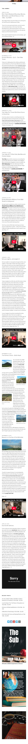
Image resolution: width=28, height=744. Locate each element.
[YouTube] (14, 622)
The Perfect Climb (11, 411)
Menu (14, 3)
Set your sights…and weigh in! (11, 259)
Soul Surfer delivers (8, 525)
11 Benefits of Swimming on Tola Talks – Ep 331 (12, 611)
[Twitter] (8, 622)
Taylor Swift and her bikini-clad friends (11, 120)
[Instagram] (11, 622)
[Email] (19, 622)
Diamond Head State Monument (13, 475)
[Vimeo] (17, 622)
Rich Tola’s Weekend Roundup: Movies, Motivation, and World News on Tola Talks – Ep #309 (13, 15)
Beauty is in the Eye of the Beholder (12, 437)
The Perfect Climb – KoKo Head (11, 355)
